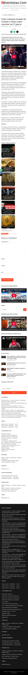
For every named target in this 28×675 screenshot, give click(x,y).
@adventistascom (5, 497)
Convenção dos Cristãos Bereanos (9, 441)
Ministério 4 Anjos (5, 448)
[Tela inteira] (25, 301)
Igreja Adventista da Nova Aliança (8, 443)
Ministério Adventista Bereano (8, 449)
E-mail (3, 265)
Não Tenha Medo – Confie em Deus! (9, 489)
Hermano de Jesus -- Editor (6, 26)
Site (2, 272)
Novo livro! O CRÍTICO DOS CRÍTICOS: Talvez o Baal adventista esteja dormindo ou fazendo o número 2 (16, 375)
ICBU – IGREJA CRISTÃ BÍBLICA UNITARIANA (11, 442)
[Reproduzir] (3, 301)
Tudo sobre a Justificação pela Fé (8, 491)
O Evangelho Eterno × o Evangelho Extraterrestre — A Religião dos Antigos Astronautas (14, 551)
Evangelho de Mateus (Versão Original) (9, 460)
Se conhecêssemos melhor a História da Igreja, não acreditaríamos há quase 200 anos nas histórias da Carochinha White (14, 412)
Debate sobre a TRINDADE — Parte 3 (9, 427)
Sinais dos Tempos (13, 233)
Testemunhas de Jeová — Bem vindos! (9, 477)
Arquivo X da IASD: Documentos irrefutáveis (11, 488)
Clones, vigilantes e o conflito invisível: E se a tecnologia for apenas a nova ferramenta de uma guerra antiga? (16, 357)
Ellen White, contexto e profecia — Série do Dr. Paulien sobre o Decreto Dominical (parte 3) (13, 576)
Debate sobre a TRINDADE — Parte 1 (9, 424)
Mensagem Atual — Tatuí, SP (7, 446)
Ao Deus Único (4, 439)
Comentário (5, 241)
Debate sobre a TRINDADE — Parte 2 (9, 425)
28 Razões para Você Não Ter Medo (9, 475)
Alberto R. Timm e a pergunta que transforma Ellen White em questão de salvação (12, 407)
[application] (14, 295)
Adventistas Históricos (6, 433)
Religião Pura (4, 451)
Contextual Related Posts (6, 230)
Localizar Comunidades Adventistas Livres (10, 445)
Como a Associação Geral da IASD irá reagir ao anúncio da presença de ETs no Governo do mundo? (14, 566)
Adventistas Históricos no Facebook (9, 438)
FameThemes (14, 673)
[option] (15, 15)
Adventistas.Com (14, 2)
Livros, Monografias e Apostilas (8, 462)
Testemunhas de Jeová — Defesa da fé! (10, 478)
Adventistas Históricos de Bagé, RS (9, 435)
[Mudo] (22, 301)
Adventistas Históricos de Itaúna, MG (9, 436)
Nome (3, 259)
